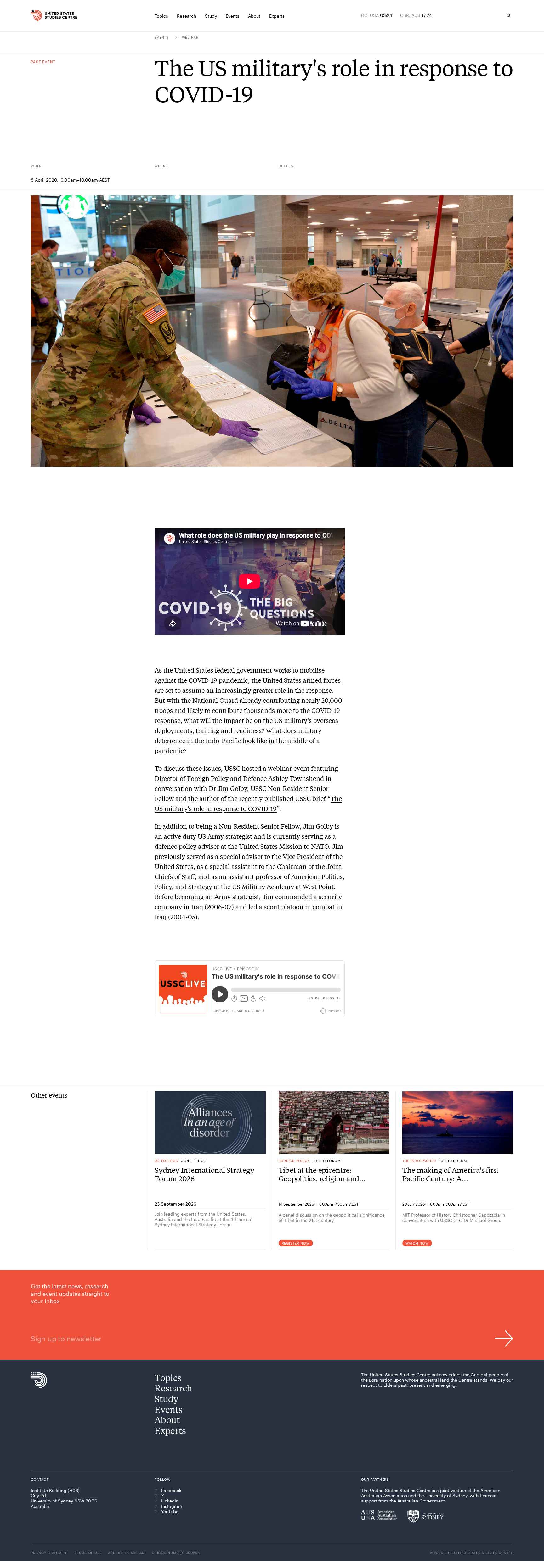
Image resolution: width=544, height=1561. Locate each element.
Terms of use (88, 1553)
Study (166, 1398)
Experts (170, 1430)
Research (173, 1388)
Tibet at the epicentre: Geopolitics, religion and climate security (319, 1174)
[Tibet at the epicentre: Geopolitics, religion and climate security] (334, 1122)
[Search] (508, 15)
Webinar (190, 37)
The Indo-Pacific (419, 1161)
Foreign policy (294, 1161)
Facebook (171, 1490)
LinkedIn (169, 1500)
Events (162, 37)
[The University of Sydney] (425, 1516)
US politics (166, 1161)
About (167, 1419)
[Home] (45, 15)
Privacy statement (49, 1553)
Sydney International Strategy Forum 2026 (204, 1174)
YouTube (169, 1511)
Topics (168, 1377)
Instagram (171, 1506)
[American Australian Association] (379, 1515)
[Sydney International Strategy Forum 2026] (210, 1122)
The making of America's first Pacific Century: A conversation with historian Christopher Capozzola (450, 1174)
